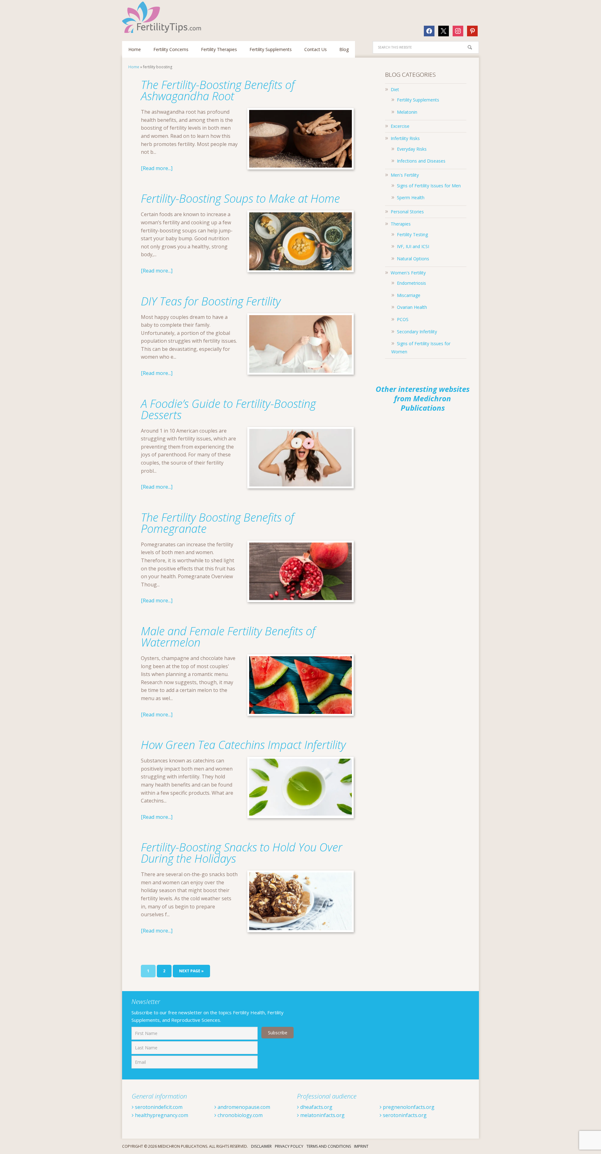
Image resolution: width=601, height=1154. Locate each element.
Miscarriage (408, 295)
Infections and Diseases (421, 161)
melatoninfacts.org (322, 1115)
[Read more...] (156, 168)
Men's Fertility (405, 175)
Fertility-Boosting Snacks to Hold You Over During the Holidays (241, 853)
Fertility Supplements (418, 100)
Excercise (400, 126)
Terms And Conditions (328, 1146)
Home (133, 67)
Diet (395, 89)
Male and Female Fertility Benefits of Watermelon (228, 636)
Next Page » (191, 971)
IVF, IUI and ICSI (413, 246)
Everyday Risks (412, 149)
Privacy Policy (289, 1146)
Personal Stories (407, 212)
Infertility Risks (405, 138)
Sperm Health (410, 197)
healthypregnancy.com (161, 1115)
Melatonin (407, 112)
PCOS (402, 319)
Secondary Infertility (417, 332)
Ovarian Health (412, 307)
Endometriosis (411, 283)
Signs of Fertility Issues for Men (429, 186)
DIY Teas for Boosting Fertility (211, 301)
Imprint (361, 1146)
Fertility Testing (412, 234)
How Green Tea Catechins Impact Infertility (243, 744)
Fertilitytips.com (162, 17)
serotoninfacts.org (404, 1115)
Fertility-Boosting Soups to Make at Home (240, 198)
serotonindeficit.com (158, 1107)
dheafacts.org (315, 1107)
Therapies (401, 224)
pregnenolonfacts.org (408, 1107)
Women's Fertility (408, 273)
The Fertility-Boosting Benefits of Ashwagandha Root (218, 90)
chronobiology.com (239, 1115)
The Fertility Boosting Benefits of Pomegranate (217, 523)
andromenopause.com (243, 1107)
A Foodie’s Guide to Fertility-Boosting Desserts (228, 409)
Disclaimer (261, 1146)
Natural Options (413, 259)
